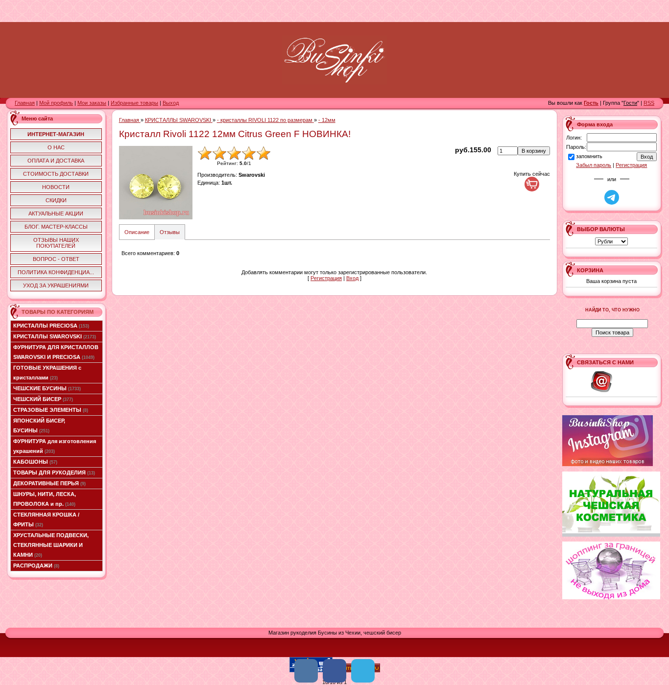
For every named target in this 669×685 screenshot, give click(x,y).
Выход (171, 103)
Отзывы (170, 232)
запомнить (589, 156)
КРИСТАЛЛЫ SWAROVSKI (54, 336)
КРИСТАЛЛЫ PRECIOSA (51, 326)
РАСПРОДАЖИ (36, 565)
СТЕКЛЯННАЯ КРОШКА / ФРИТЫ (46, 519)
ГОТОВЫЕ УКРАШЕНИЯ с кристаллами (47, 372)
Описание (136, 232)
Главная (25, 103)
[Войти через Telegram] (611, 197)
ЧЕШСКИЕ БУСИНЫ (47, 388)
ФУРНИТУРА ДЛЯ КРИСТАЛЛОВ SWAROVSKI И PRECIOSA (55, 352)
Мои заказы (91, 103)
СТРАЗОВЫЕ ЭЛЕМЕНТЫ (50, 410)
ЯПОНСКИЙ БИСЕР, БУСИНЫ (39, 425)
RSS (649, 103)
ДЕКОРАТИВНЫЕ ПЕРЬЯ (49, 483)
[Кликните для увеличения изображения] (155, 182)
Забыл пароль (593, 165)
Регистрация (326, 278)
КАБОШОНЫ (35, 462)
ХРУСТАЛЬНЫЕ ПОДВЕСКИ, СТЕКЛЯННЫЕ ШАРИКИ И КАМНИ (51, 545)
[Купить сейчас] (532, 184)
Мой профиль (56, 103)
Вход (352, 278)
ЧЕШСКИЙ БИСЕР (43, 399)
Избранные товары (134, 103)
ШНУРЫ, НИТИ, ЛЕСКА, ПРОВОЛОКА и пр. (44, 499)
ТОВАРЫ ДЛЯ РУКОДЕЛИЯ (54, 472)
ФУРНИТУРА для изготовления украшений (54, 446)
